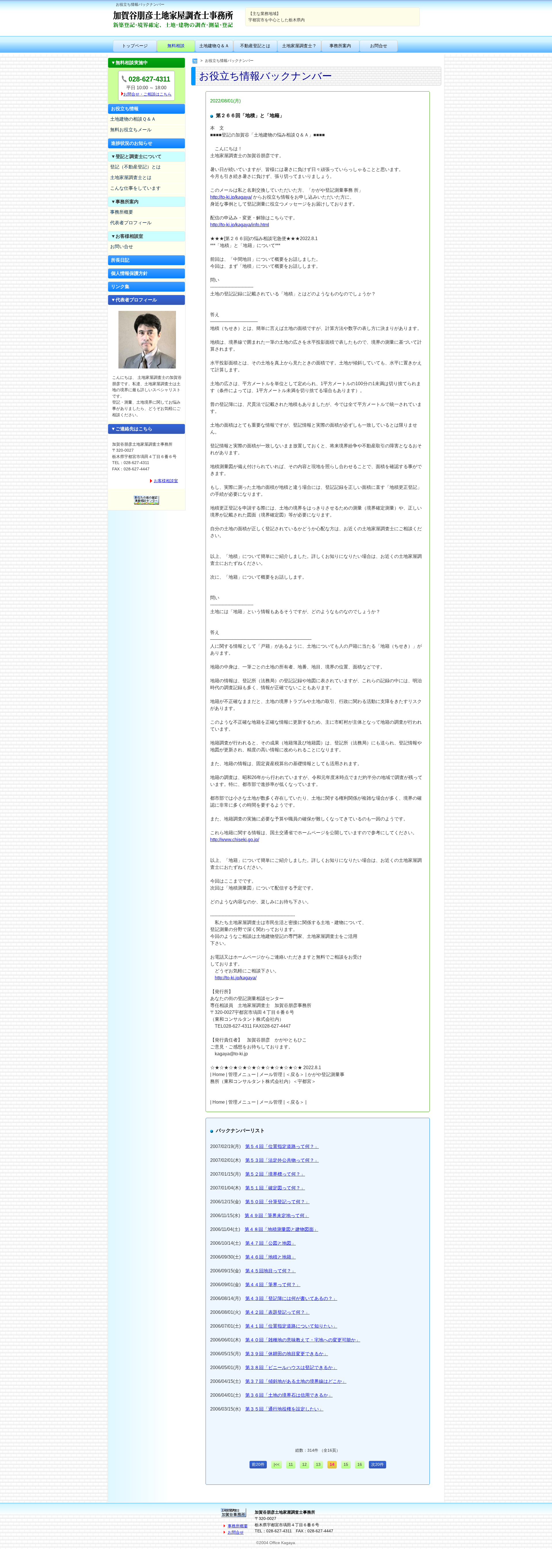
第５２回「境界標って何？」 (275, 1174)
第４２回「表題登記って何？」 (277, 1312)
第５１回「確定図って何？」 (275, 1187)
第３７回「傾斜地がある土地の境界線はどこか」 (295, 1381)
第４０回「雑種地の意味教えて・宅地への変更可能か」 (302, 1339)
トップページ (135, 45)
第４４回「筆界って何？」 (272, 1284)
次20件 (377, 1464)
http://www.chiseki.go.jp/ (234, 839)
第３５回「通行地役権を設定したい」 (284, 1409)
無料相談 (176, 45)
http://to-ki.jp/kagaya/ (231, 197)
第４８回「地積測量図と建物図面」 (281, 1229)
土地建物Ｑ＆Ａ (214, 45)
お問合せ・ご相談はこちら (147, 94)
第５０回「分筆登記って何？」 (277, 1201)
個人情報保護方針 (129, 273)
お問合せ (378, 45)
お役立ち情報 (125, 108)
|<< (276, 1464)
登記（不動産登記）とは (135, 166)
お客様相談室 (166, 480)
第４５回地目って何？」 (270, 1270)
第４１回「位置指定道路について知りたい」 (291, 1326)
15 (346, 1464)
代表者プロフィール (131, 222)
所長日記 (120, 260)
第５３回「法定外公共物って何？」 (282, 1160)
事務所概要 (121, 212)
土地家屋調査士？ (299, 45)
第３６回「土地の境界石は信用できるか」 (289, 1395)
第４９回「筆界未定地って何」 (277, 1215)
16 (359, 1464)
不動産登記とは (255, 45)
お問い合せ (121, 246)
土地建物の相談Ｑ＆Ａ (133, 119)
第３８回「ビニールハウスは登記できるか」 (291, 1367)
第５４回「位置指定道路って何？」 (282, 1146)
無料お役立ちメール (131, 129)
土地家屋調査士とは (131, 177)
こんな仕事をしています (135, 188)
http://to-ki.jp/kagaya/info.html (239, 224)
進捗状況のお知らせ (131, 143)
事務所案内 (340, 45)
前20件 (258, 1464)
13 (318, 1464)
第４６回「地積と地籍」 (270, 1257)
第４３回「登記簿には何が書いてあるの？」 (291, 1298)
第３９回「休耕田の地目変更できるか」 (286, 1353)
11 (291, 1464)
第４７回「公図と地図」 (270, 1243)
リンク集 (120, 286)
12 (304, 1464)
